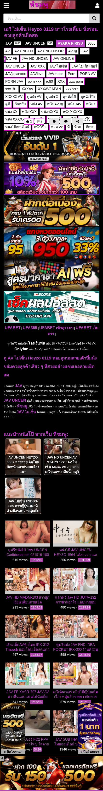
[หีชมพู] (52, 4)
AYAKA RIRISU (70, 43)
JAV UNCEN (38, 43)
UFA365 (30, 328)
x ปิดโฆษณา (13, 752)
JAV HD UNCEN (35, 58)
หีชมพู (22, 406)
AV (7, 51)
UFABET (13, 328)
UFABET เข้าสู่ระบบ (56, 328)
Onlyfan (21, 349)
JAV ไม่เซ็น (26, 412)
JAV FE (11, 58)
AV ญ (72, 51)
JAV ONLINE (63, 58)
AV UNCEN (23, 51)
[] (94, 18)
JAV (12, 43)
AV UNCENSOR (50, 51)
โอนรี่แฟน (36, 343)
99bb (91, 43)
